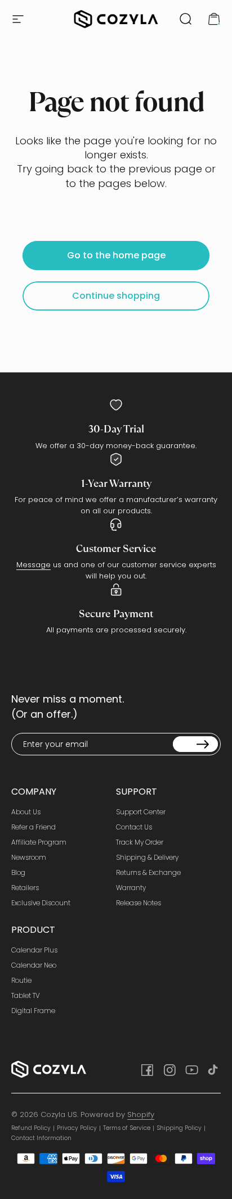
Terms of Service (126, 1128)
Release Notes (138, 903)
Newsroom (28, 857)
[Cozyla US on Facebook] (146, 1069)
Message (33, 564)
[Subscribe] (195, 744)
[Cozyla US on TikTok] (214, 1069)
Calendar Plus (34, 950)
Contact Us (134, 827)
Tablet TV (25, 995)
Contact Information (41, 1138)
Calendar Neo (33, 965)
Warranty (131, 887)
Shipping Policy (179, 1128)
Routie (21, 980)
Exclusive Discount (40, 903)
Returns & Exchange (148, 872)
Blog (18, 872)
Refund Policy (31, 1128)
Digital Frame (33, 1010)
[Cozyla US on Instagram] (169, 1069)
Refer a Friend (33, 827)
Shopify (140, 1114)
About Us (26, 812)
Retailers (25, 887)
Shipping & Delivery (147, 857)
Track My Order (139, 842)
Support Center (141, 812)
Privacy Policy (77, 1128)
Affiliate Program (38, 842)
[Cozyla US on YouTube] (191, 1069)
